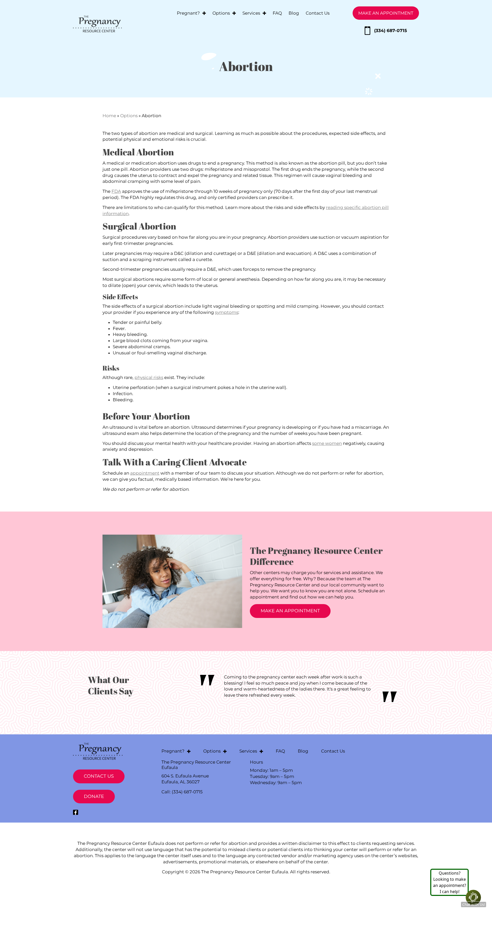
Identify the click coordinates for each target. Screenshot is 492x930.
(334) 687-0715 (390, 30)
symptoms (226, 312)
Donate (94, 796)
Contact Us (318, 13)
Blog (294, 13)
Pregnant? (188, 13)
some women (327, 443)
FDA (116, 191)
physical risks (149, 377)
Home (109, 115)
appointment (144, 473)
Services (251, 13)
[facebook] (75, 812)
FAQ (277, 13)
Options (221, 13)
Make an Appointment (385, 13)
